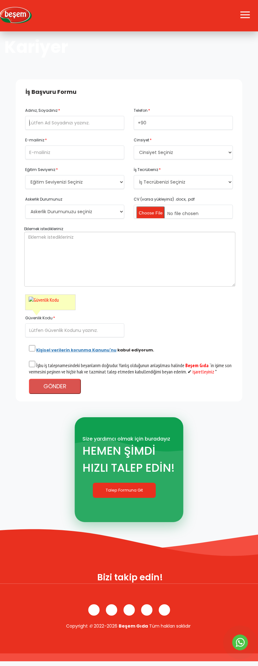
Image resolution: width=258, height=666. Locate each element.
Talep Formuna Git (124, 490)
